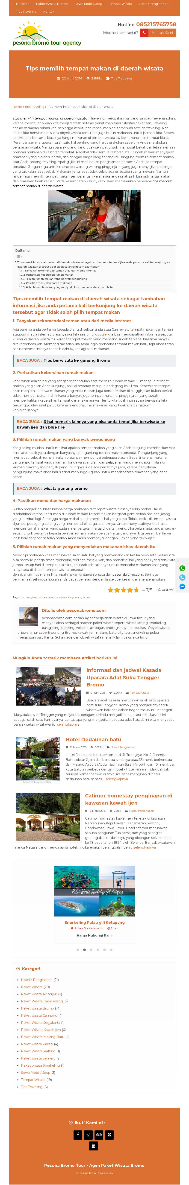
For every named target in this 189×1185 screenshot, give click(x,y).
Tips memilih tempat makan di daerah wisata (94, 68)
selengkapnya (68, 724)
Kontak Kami (162, 33)
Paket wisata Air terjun (39, 994)
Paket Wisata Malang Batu (42, 1037)
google (101, 334)
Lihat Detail (99, 891)
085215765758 (156, 24)
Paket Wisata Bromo (52, 4)
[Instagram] (88, 1135)
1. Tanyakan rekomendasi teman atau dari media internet (59, 270)
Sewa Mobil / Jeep (88, 4)
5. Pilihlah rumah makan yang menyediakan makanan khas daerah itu (68, 287)
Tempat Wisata (120, 4)
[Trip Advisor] (98, 1135)
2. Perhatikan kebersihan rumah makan (48, 274)
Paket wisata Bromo (37, 1008)
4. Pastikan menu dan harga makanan (47, 283)
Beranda (22, 4)
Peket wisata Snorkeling (40, 1065)
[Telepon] (182, 577)
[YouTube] (93, 1146)
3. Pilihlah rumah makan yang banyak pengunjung (55, 278)
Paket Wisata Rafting (38, 1051)
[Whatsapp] (182, 568)
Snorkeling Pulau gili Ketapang (95, 922)
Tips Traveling (26, 11)
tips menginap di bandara (36, 597)
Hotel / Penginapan (153, 4)
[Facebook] (78, 1135)
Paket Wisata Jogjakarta (40, 1023)
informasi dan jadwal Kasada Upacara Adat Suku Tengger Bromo (123, 677)
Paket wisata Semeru (38, 1058)
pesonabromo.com (127, 574)
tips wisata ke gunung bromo (72, 597)
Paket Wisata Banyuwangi (42, 1001)
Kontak (48, 11)
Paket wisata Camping (39, 1015)
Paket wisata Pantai (37, 1044)
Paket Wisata (32, 987)
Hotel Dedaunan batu (93, 739)
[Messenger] (182, 586)
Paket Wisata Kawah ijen (41, 1030)
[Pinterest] (109, 1135)
